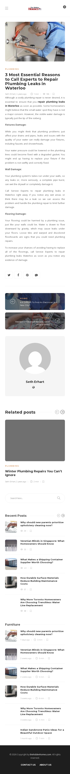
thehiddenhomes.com (40, 754)
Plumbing (12, 69)
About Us (45, 765)
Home (24, 298)
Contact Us (28, 765)
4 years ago (21, 94)
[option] (35, 450)
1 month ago (26, 738)
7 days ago (25, 640)
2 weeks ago (25, 658)
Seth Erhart (10, 94)
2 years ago (21, 481)
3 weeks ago (25, 698)
